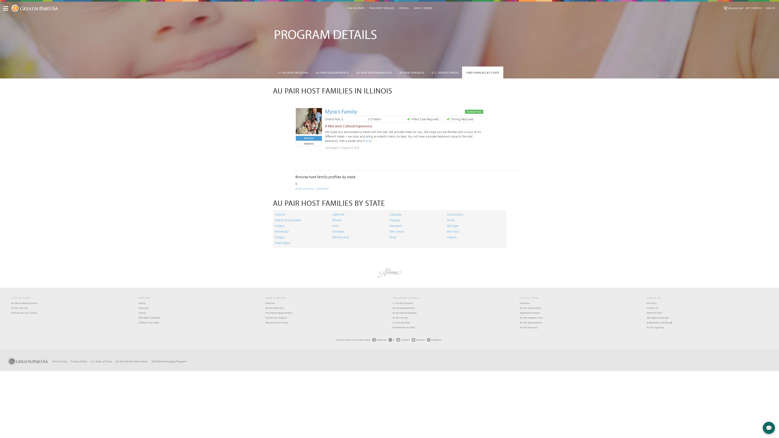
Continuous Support (276, 317)
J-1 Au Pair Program (293, 72)
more (367, 141)
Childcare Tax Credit (148, 322)
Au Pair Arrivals (411, 72)
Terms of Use (60, 361)
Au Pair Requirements (332, 72)
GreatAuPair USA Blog (658, 322)
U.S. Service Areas (445, 72)
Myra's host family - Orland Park (312, 188)
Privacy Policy (79, 361)
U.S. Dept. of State (101, 361)
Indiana (279, 226)
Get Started (754, 8)
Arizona (280, 214)
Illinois (451, 220)
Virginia (451, 237)
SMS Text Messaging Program (168, 361)
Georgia (395, 220)
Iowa (335, 226)
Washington (283, 243)
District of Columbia (288, 220)
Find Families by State (482, 72)
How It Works (423, 8)
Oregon (280, 237)
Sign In (770, 8)
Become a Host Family (276, 322)
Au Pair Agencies (655, 327)
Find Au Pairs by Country (24, 312)
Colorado (396, 214)
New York (453, 231)
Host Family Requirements (279, 312)
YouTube (420, 339)
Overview (270, 303)
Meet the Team (654, 312)
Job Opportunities (656, 317)
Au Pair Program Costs (531, 317)
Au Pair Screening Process (24, 303)
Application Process (530, 312)
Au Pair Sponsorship (530, 307)
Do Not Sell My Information (131, 361)
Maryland (395, 226)
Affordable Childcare (149, 317)
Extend (142, 312)
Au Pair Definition (274, 307)
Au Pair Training (19, 307)
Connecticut (455, 214)
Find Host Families (381, 8)
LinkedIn (405, 339)
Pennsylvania (340, 237)
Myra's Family (341, 111)
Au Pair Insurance (529, 327)
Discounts (143, 307)
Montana (338, 231)
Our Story (652, 303)
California (338, 214)
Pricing (404, 8)
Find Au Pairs (356, 8)
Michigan (453, 226)
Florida (336, 220)
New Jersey (397, 231)
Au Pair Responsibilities (374, 72)
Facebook (381, 339)
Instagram (436, 339)
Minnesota (282, 231)
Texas (393, 237)
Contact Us (652, 307)
